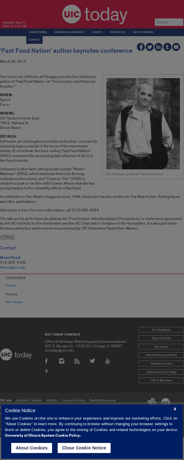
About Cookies (32, 447)
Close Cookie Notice (84, 447)
